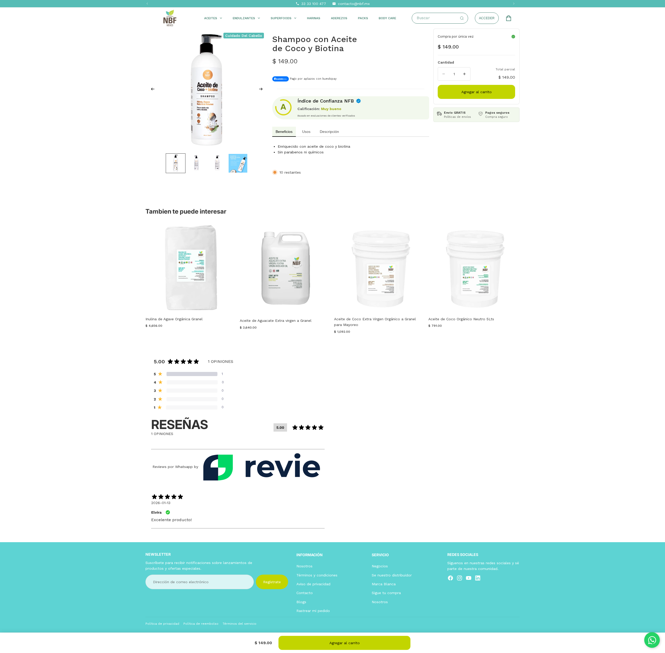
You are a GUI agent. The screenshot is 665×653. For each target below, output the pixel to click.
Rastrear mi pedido (313, 611)
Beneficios (284, 132)
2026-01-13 (160, 503)
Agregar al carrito (344, 643)
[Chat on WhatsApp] (652, 640)
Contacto (304, 593)
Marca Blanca (384, 584)
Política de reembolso (200, 623)
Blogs (301, 602)
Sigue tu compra (386, 593)
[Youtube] (469, 578)
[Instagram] (459, 578)
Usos (306, 132)
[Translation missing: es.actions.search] (462, 18)
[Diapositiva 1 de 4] (175, 163)
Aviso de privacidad (313, 584)
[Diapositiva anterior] (151, 90)
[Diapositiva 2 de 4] (196, 163)
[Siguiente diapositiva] (262, 90)
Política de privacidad (162, 623)
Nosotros (304, 566)
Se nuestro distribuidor (392, 575)
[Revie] (261, 467)
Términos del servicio (239, 623)
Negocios (380, 566)
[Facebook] (450, 578)
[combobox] (442, 18)
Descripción (329, 132)
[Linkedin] (478, 578)
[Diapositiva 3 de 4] (217, 163)
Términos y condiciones (316, 575)
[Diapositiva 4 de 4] (238, 163)
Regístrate (272, 582)
